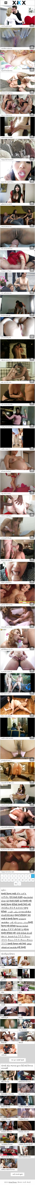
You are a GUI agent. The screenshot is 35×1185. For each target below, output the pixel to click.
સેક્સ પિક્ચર (13, 1182)
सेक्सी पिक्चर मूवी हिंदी (17, 943)
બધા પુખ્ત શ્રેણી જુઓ (17, 1060)
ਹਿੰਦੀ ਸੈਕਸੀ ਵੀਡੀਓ (16, 897)
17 (26, 880)
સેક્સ (3, 901)
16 (22, 880)
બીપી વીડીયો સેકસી (24, 933)
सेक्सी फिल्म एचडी (9, 893)
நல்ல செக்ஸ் (28, 897)
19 (33, 880)
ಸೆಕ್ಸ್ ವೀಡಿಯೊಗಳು (16, 929)
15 (19, 880)
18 (29, 880)
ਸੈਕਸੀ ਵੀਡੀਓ (14, 901)
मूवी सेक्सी (21, 947)
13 (12, 880)
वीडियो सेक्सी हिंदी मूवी (21, 904)
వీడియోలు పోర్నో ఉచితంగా (12, 908)
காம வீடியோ (26, 911)
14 (16, 880)
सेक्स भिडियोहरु (21, 915)
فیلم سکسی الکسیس (14, 911)
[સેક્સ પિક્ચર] (19, 3)
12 (9, 880)
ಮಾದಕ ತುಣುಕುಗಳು (9, 936)
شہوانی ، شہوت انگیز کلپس (18, 922)
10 (2, 880)
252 (16, 884)
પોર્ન (7, 901)
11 (5, 880)
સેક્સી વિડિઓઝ (7, 915)
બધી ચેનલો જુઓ (17, 1174)
